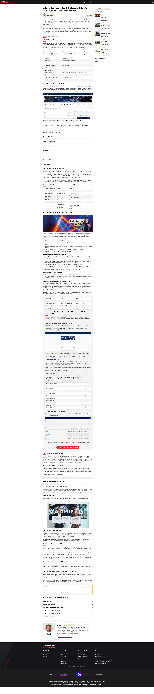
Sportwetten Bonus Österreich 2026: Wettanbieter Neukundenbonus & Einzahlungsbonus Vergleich (105, 17)
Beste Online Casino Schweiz (100, 663)
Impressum (97, 653)
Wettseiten (72, 2)
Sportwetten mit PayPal (82, 656)
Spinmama (45, 653)
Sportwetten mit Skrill (82, 658)
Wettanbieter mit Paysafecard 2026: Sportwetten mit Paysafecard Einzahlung (106, 51)
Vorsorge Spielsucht (87, 682)
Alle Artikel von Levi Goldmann (64, 636)
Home (44, 5)
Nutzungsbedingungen (98, 684)
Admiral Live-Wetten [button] (47, 159)
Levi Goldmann (50, 13)
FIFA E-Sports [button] (46, 150)
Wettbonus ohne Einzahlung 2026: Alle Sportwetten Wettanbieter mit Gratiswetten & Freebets (105, 35)
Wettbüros (96, 2)
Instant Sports (45, 656)
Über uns (97, 658)
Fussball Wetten (64, 653)
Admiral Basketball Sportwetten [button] (50, 136)
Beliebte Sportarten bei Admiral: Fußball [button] (51, 132)
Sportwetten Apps (82, 2)
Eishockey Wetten (64, 659)
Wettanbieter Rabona (49, 444)
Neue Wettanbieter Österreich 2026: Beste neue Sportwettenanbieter (106, 26)
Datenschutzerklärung (99, 654)
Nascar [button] (44, 155)
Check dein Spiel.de (76, 682)
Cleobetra (45, 658)
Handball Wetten (64, 663)
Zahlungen (89, 2)
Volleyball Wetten (64, 656)
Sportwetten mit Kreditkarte (83, 653)
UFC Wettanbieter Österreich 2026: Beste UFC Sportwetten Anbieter (106, 43)
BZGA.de (103, 681)
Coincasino (45, 659)
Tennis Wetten (63, 661)
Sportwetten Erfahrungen (50, 5)
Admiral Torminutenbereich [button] (49, 145)
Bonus (66, 2)
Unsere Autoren (98, 659)
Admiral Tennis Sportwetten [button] (49, 141)
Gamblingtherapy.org (67, 682)
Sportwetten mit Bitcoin (82, 654)
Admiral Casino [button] (46, 164)
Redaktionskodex (98, 656)
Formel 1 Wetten (64, 658)
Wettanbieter (59, 2)
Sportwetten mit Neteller (82, 659)
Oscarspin (45, 654)
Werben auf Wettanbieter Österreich (102, 661)
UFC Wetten (63, 654)
